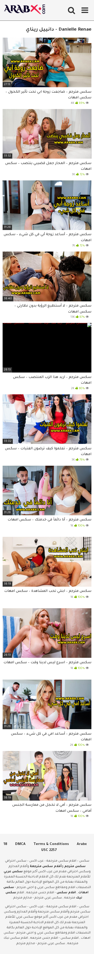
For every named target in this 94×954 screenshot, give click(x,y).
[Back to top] (84, 943)
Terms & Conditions (51, 844)
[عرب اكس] (26, 10)
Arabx (82, 844)
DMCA (20, 844)
